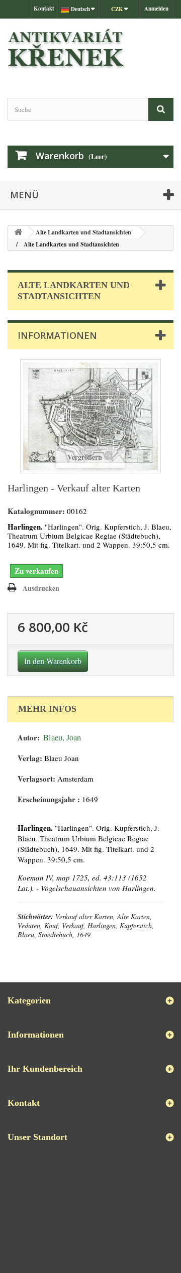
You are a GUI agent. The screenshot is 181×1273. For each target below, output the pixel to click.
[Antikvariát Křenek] (90, 49)
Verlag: (30, 758)
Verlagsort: (36, 779)
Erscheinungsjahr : (49, 799)
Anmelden (156, 9)
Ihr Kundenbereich (45, 1069)
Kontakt (44, 9)
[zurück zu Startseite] (18, 232)
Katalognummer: (36, 511)
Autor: (29, 737)
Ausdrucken (41, 588)
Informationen (57, 335)
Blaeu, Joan (62, 737)
